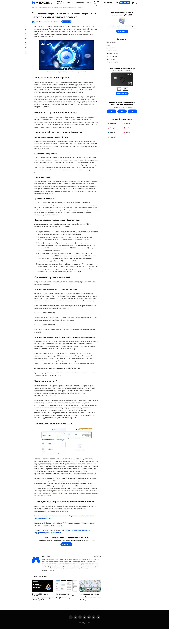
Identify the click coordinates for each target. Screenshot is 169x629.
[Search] (117, 3)
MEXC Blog (38, 21)
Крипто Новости (112, 51)
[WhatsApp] (25, 51)
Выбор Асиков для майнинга (97, 2)
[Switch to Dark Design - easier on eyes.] (136, 3)
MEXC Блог (34, 7)
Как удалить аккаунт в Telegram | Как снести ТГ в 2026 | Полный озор (65, 596)
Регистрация (80, 3)
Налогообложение (112, 53)
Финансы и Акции (112, 62)
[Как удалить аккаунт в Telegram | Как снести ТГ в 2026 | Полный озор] (66, 586)
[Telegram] (25, 47)
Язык (89, 3)
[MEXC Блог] (42, 2)
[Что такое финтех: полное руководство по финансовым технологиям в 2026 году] (90, 586)
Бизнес (109, 45)
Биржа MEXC (86, 623)
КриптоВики (108, 3)
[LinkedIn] (25, 38)
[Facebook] (25, 29)
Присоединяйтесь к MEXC (53, 493)
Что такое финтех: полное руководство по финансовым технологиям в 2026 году (90, 597)
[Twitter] (25, 34)
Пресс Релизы (111, 59)
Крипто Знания (43, 7)
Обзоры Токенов (112, 56)
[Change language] (133, 3)
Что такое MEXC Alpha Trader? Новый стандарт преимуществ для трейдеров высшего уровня (42, 597)
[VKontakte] (25, 42)
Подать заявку (122, 93)
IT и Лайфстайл (111, 42)
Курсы (69, 3)
